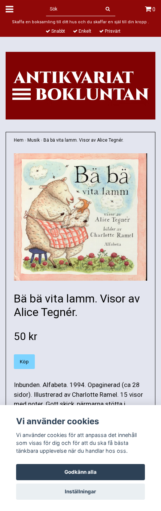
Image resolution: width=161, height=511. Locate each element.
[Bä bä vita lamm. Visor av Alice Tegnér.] (80, 217)
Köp (24, 361)
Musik (33, 140)
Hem (19, 140)
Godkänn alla (80, 472)
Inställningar (80, 491)
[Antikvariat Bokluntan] (80, 85)
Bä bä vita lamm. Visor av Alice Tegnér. (83, 140)
